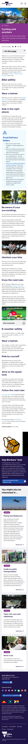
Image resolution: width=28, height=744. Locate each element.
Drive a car (8, 655)
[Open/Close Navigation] (25, 3)
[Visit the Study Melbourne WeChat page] (18, 691)
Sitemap (19, 726)
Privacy (4, 729)
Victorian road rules (17, 286)
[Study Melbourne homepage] (8, 4)
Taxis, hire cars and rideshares (12, 615)
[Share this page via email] (15, 46)
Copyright (5, 726)
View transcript (8, 323)
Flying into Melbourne (13, 516)
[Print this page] (12, 47)
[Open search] (22, 3)
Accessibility (12, 726)
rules (20, 335)
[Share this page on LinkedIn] (20, 46)
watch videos (17, 181)
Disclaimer (10, 729)
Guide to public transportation (10, 570)
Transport (6, 25)
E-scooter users (6, 394)
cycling (16, 419)
